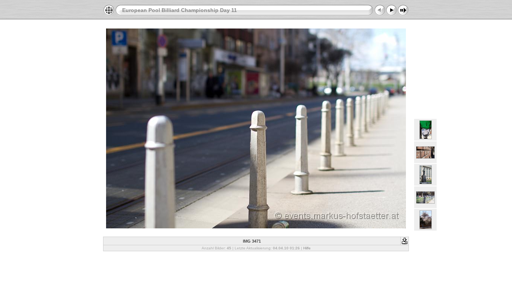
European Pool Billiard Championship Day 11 (179, 10)
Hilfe (307, 248)
